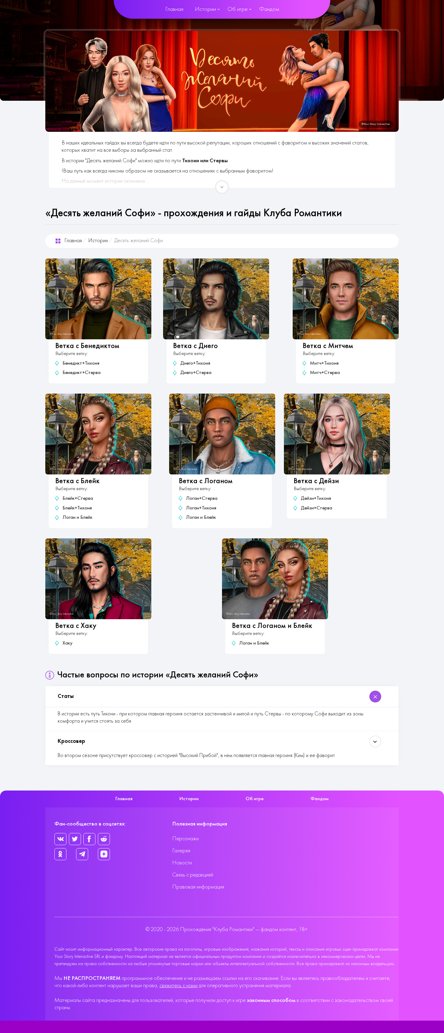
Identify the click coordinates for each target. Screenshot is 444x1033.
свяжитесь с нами (178, 986)
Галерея (181, 851)
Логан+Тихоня (201, 508)
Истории (205, 9)
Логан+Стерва (201, 498)
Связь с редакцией (192, 875)
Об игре (237, 9)
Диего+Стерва (195, 372)
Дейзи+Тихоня (316, 498)
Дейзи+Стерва (316, 508)
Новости (182, 863)
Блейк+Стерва (78, 498)
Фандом (269, 9)
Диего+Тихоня (195, 363)
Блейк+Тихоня (77, 508)
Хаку (67, 643)
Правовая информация (198, 887)
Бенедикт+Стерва (82, 372)
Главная (174, 9)
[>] (222, 187)
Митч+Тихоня (324, 363)
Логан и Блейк (77, 517)
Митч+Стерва (325, 372)
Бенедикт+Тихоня (81, 363)
